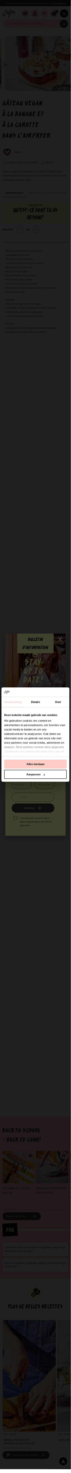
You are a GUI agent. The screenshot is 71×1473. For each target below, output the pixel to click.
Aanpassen (33, 774)
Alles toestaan (35, 764)
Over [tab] (58, 702)
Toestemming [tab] (12, 702)
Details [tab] (35, 702)
